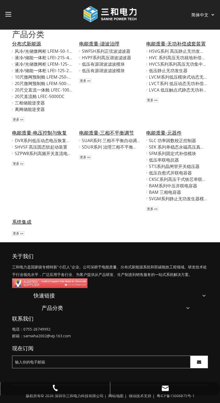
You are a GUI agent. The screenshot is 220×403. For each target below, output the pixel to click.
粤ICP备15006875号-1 (176, 395)
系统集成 (21, 222)
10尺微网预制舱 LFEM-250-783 (44, 77)
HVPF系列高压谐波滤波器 (106, 58)
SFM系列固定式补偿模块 (172, 153)
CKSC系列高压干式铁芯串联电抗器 (178, 179)
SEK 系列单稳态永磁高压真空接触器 (178, 147)
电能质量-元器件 (164, 132)
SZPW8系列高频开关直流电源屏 (44, 153)
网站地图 (115, 395)
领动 (132, 395)
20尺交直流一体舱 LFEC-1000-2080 (44, 90)
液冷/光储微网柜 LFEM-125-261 (44, 64)
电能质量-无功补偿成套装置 (176, 43)
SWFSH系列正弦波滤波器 (106, 51)
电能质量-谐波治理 (99, 43)
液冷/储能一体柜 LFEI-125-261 (44, 70)
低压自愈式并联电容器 (170, 173)
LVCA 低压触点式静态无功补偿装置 (178, 90)
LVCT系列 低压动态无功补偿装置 (178, 83)
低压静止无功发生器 (168, 70)
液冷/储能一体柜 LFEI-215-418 (44, 58)
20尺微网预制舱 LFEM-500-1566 (44, 83)
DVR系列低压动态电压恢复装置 (44, 140)
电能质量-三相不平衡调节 (106, 132)
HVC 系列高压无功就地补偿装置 (178, 58)
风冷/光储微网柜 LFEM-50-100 (44, 51)
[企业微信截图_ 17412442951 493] (49, 283)
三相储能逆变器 (30, 103)
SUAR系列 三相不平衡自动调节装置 (111, 140)
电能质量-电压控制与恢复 (39, 132)
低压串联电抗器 (164, 160)
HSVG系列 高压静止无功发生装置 (178, 51)
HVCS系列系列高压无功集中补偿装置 (178, 64)
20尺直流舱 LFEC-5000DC (40, 96)
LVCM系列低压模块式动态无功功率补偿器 (178, 77)
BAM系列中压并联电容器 (173, 186)
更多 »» (18, 119)
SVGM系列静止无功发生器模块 (178, 199)
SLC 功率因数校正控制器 (172, 140)
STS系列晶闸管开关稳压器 (174, 166)
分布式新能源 (26, 43)
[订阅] (199, 362)
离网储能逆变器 (30, 109)
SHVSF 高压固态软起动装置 (41, 147)
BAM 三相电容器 (165, 192)
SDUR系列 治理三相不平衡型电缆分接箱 (111, 147)
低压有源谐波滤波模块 (103, 64)
